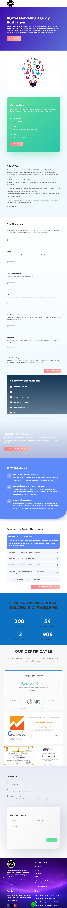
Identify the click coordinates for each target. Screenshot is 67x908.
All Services (52, 370)
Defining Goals (20, 386)
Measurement (20, 412)
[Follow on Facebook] (8, 905)
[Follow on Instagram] (15, 905)
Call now (13, 39)
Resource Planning (22, 402)
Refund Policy (39, 883)
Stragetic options (22, 397)
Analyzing (18, 392)
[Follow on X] (11, 905)
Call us (16, 143)
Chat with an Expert (16, 448)
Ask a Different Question (45, 587)
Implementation (21, 407)
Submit (51, 840)
